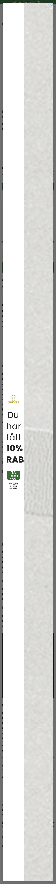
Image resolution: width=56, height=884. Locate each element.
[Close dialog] (49, 6)
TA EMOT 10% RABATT (13, 475)
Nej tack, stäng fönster (13, 486)
